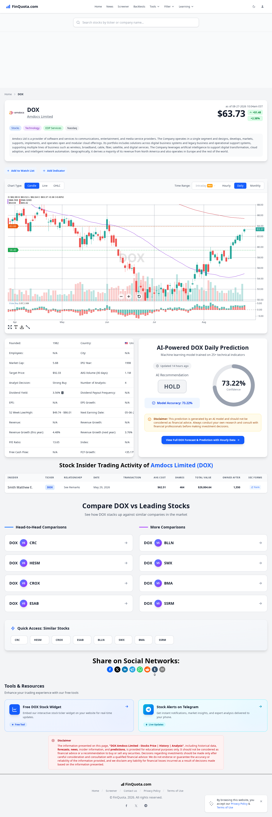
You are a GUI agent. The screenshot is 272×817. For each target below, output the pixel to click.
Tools (153, 6)
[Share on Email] (162, 669)
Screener (123, 6)
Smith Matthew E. (20, 487)
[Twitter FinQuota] (136, 806)
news (74, 749)
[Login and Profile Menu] (262, 6)
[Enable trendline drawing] (28, 327)
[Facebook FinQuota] (126, 805)
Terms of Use (175, 791)
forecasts (63, 749)
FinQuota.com (138, 784)
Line (44, 185)
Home (98, 6)
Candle (31, 185)
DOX (50, 487)
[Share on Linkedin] (125, 669)
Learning (184, 6)
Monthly (255, 185)
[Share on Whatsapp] (140, 669)
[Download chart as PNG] (22, 327)
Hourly (226, 185)
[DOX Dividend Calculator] (62, 392)
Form (256, 487)
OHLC (56, 185)
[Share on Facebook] (110, 669)
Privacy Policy (152, 791)
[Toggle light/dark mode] (253, 6)
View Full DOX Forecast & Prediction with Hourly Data (200, 440)
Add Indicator (56, 170)
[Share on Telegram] (132, 669)
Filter (167, 6)
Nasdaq (72, 128)
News (109, 6)
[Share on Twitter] (117, 669)
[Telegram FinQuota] (146, 805)
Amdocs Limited (40, 116)
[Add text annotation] (16, 327)
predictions (117, 749)
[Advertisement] (136, 60)
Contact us (130, 791)
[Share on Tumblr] (155, 669)
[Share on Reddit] (147, 669)
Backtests (139, 6)
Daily (240, 185)
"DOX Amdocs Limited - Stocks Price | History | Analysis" (146, 745)
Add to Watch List (22, 170)
